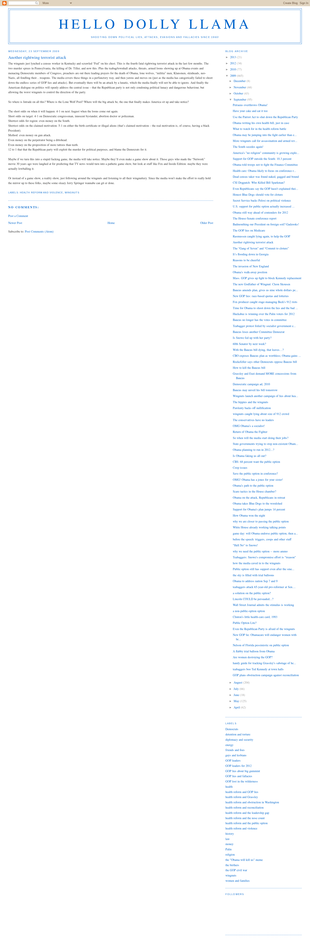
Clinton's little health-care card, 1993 (255, 617)
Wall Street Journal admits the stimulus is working (263, 605)
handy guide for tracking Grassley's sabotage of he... (264, 663)
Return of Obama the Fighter (250, 432)
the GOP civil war (236, 870)
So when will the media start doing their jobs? (260, 438)
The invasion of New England (251, 266)
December (240, 81)
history (229, 834)
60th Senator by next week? (249, 344)
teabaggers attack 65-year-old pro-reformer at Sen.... (264, 587)
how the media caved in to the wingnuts (256, 563)
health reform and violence (41, 192)
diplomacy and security (239, 740)
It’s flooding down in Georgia (250, 254)
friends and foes (235, 750)
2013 (233, 57)
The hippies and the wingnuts (250, 402)
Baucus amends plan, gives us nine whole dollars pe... (265, 290)
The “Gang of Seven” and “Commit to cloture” (261, 248)
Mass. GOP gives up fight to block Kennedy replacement (267, 278)
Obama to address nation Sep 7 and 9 (255, 581)
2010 (233, 69)
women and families (237, 881)
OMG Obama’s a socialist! (249, 426)
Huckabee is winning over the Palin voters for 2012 (264, 314)
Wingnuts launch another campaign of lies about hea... (265, 396)
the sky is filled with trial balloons (253, 575)
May (237, 701)
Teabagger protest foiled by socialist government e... (264, 326)
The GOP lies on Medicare (249, 230)
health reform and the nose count (245, 818)
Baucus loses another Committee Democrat (258, 332)
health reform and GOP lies (241, 792)
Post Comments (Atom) (39, 231)
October (239, 93)
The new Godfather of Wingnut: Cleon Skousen (261, 284)
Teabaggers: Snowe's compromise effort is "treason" (264, 557)
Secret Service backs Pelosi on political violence (262, 200)
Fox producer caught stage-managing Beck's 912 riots (265, 302)
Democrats (231, 729)
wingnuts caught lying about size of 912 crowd (261, 414)
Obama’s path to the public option (253, 485)
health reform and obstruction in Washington (252, 802)
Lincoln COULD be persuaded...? (253, 599)
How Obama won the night (249, 515)
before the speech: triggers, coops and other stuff (262, 539)
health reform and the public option (246, 823)
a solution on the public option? (252, 593)
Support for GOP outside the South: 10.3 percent (262, 159)
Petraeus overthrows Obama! (250, 105)
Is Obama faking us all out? (249, 456)
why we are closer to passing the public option (261, 521)
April (237, 707)
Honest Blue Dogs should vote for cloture (258, 194)
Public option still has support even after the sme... (263, 569)
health (229, 787)
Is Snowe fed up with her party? (252, 338)
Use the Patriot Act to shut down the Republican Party (265, 117)
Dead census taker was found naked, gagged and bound (266, 177)
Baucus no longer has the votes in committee (260, 320)
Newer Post (15, 223)
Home (111, 223)
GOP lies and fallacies (238, 776)
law (227, 839)
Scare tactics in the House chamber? (254, 491)
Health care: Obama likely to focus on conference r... (264, 171)
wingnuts (72, 192)
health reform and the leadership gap (247, 813)
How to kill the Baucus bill (249, 368)
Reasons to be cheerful (246, 260)
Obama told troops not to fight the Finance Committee (265, 165)
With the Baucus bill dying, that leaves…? (258, 350)
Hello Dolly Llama (155, 23)
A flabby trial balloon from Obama (254, 651)
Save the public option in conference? (255, 473)
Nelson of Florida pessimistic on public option (261, 645)
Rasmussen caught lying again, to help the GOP (261, 236)
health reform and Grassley (241, 797)
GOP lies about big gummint (242, 771)
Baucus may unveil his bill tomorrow (255, 390)
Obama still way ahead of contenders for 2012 (260, 212)
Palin (228, 849)
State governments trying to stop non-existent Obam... (265, 444)
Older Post (206, 223)
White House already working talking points (259, 527)
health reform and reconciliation (244, 807)
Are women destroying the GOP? (252, 657)
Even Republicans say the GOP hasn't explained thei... (265, 189)
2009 (233, 76)
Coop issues (240, 468)
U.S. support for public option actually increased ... (264, 206)
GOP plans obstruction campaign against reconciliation (266, 675)
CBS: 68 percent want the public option (256, 462)
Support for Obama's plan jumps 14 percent (259, 509)
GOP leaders (233, 760)
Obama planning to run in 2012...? (253, 450)
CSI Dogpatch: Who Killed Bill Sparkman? (259, 182)
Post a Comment (18, 216)
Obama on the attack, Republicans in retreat (259, 497)
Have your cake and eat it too (250, 111)
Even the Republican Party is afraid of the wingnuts (264, 629)
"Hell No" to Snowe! (245, 545)
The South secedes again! (248, 147)
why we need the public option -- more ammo (260, 551)
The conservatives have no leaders (253, 420)
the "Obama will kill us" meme (244, 860)
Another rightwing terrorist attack (253, 242)
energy (229, 745)
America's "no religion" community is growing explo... (266, 153)
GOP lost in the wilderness (241, 781)
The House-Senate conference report (254, 218)
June (237, 695)
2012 (233, 63)
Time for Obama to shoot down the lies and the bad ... (265, 308)
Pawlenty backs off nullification (252, 408)
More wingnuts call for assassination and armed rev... (265, 141)
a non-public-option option (249, 611)
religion (230, 854)
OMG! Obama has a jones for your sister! (258, 480)
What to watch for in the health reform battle (259, 129)
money (229, 844)
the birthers (232, 865)
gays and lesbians (236, 755)
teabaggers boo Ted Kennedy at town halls (258, 669)
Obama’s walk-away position (250, 272)
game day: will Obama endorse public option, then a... (265, 533)
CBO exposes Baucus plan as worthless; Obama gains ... (267, 356)
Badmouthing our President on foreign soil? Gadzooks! (266, 224)
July (237, 689)
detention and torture (237, 734)
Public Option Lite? (244, 623)
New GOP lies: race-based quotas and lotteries (261, 296)
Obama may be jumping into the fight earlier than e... (265, 135)
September (240, 99)
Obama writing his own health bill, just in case (261, 123)
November (240, 87)
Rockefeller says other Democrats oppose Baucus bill (265, 362)
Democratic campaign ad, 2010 (251, 384)
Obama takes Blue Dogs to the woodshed (257, 503)
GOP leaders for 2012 (238, 766)
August (238, 682)
